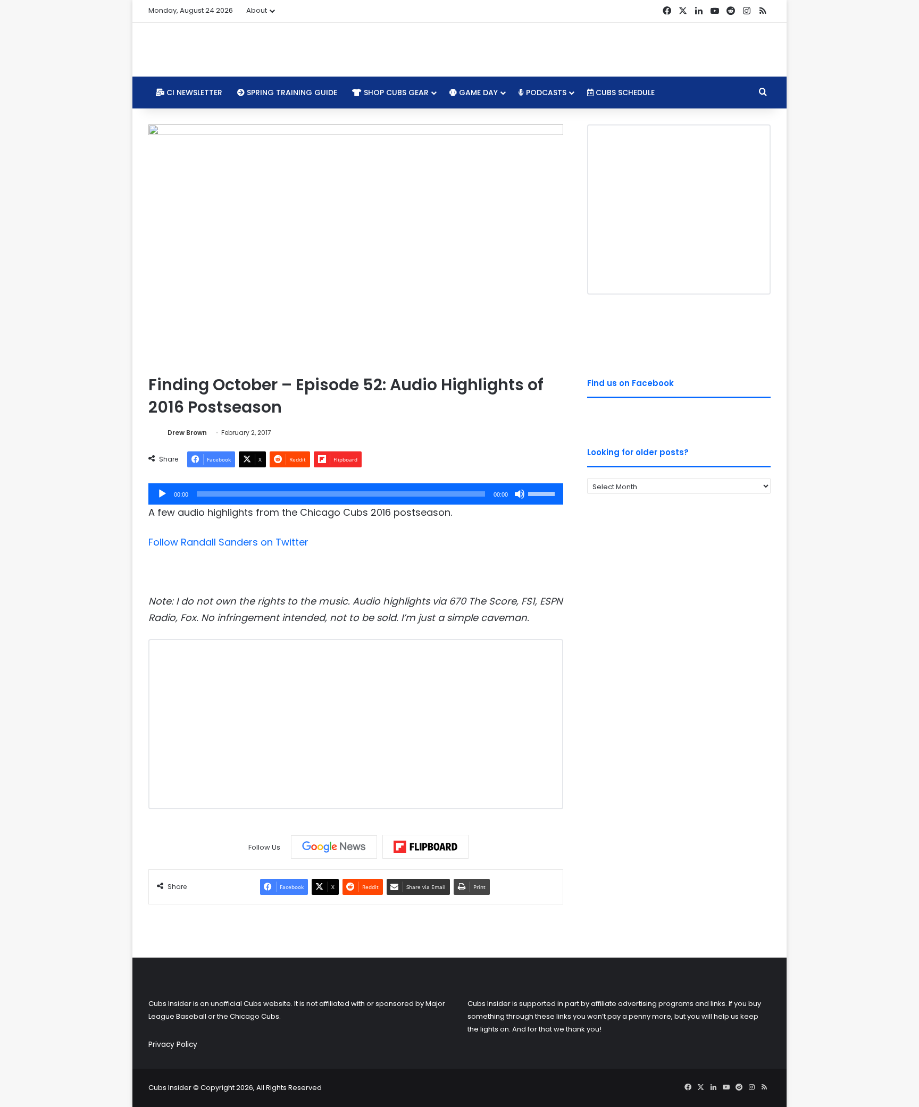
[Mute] (519, 494)
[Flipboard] (425, 847)
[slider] (543, 492)
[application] (355, 494)
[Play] (162, 494)
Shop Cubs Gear (395, 92)
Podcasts (545, 92)
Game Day (477, 92)
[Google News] (334, 847)
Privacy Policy (172, 1044)
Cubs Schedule (624, 92)
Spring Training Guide (291, 92)
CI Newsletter (193, 92)
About (256, 10)
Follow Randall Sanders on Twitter (228, 542)
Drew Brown (187, 432)
